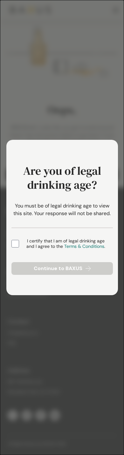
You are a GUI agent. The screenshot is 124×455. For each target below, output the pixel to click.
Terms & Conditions (84, 246)
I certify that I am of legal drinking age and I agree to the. (65, 243)
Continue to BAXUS (58, 268)
